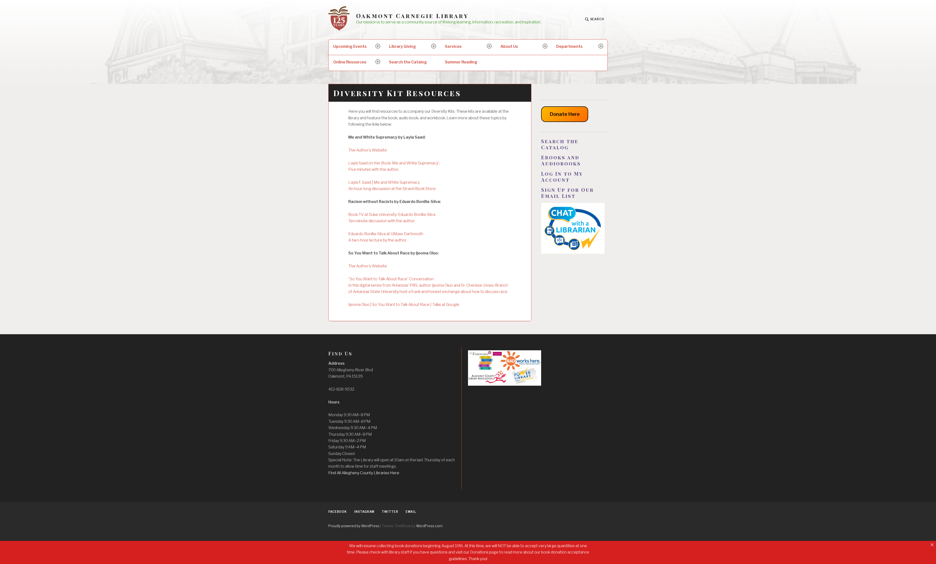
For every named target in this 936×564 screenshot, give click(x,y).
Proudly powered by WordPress (354, 526)
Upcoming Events (350, 46)
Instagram (364, 512)
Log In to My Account (562, 176)
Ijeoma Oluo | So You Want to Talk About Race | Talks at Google (403, 304)
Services (453, 46)
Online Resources (349, 62)
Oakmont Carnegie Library (412, 15)
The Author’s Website (367, 150)
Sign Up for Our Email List (567, 192)
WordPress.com (429, 526)
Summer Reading (461, 62)
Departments (569, 46)
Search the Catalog (408, 62)
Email (411, 512)
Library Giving (402, 46)
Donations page (484, 552)
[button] (391, 441)
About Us (509, 46)
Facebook (337, 512)
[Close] (932, 545)
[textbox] (572, 144)
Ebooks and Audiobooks (561, 160)
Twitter (390, 512)
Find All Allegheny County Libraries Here (363, 473)
